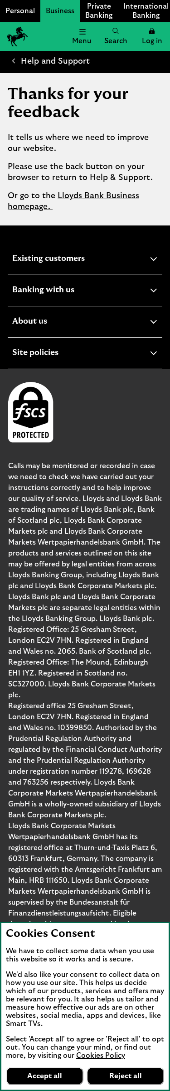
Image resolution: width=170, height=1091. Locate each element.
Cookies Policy (100, 1055)
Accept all (44, 1076)
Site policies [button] (57, 354)
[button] (152, 36)
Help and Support (55, 61)
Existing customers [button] (70, 259)
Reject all (125, 1076)
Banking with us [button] (65, 291)
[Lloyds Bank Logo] (16, 36)
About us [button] (52, 322)
